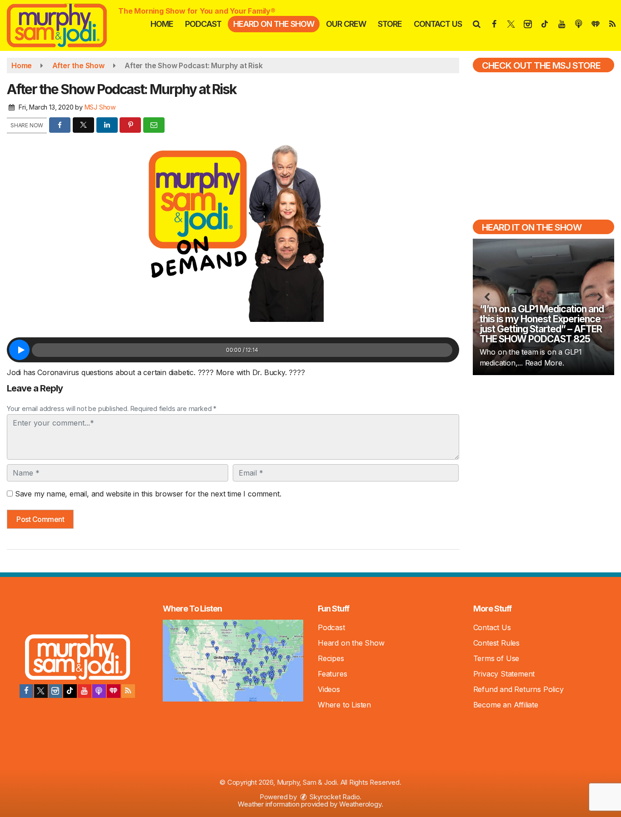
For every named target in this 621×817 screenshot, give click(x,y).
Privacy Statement (504, 673)
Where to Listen (344, 704)
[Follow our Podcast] (99, 691)
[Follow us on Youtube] (84, 691)
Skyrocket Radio (334, 796)
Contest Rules (496, 642)
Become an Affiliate (505, 704)
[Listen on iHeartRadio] (113, 691)
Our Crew (346, 24)
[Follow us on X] (41, 691)
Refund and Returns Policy (518, 689)
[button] (476, 24)
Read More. (544, 362)
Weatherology (360, 804)
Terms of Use (496, 658)
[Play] (19, 350)
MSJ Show (100, 107)
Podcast (203, 24)
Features (332, 673)
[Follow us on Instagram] (55, 691)
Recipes (331, 658)
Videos (329, 689)
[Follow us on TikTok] (70, 691)
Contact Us (438, 24)
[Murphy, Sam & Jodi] (63, 24)
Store (390, 24)
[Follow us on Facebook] (26, 691)
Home (161, 24)
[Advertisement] (543, 447)
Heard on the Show (273, 24)
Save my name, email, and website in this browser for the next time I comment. (148, 493)
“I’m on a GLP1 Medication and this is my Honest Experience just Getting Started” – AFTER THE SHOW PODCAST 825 (542, 324)
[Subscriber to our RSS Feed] (128, 691)
